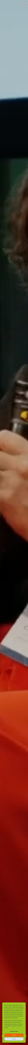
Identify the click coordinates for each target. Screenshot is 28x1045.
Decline (14, 1039)
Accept (14, 1035)
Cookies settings (14, 1031)
